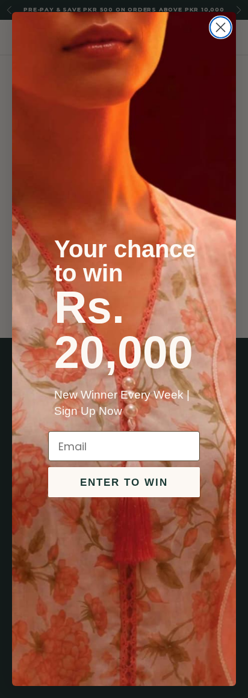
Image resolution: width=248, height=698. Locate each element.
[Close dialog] (220, 27)
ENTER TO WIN (124, 482)
